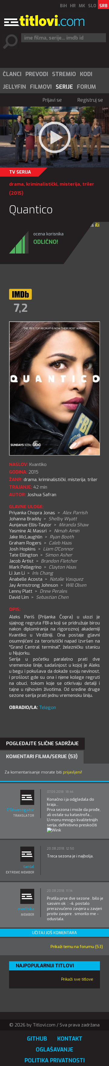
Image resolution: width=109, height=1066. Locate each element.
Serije (64, 87)
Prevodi (36, 74)
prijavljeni (72, 772)
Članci (12, 74)
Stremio (64, 74)
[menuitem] (11, 74)
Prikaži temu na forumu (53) (77, 946)
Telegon (47, 707)
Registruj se (90, 100)
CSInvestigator (20, 809)
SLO (92, 6)
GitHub (37, 1038)
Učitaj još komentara (54, 932)
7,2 (21, 308)
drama (16, 184)
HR (73, 6)
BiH (63, 6)
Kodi (86, 74)
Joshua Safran (41, 495)
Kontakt (69, 1038)
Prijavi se (52, 100)
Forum (86, 87)
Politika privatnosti (55, 1060)
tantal (28, 866)
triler (88, 184)
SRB (103, 6)
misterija (70, 184)
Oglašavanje (54, 1049)
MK (82, 6)
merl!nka (26, 908)
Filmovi (41, 87)
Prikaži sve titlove (77, 979)
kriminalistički (41, 184)
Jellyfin (14, 87)
